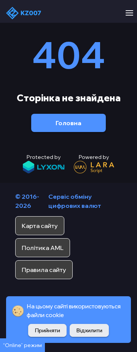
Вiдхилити (89, 330)
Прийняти (47, 330)
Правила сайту (44, 269)
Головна (68, 123)
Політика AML (43, 247)
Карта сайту (40, 225)
